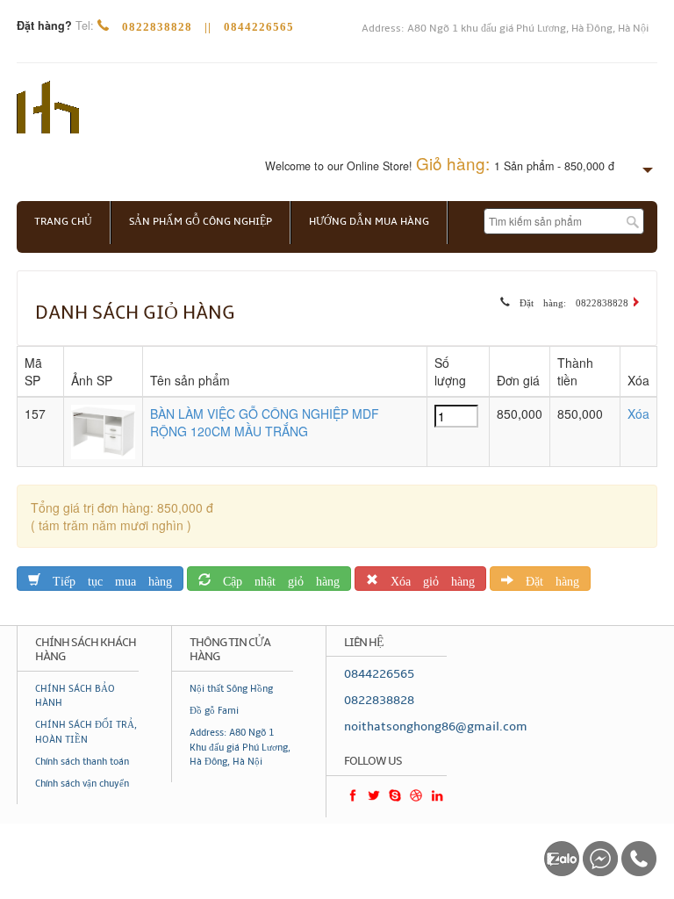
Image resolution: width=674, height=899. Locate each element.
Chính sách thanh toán (82, 761)
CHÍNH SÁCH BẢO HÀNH (75, 695)
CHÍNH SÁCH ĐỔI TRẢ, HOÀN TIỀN (86, 731)
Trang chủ (63, 221)
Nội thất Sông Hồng (231, 688)
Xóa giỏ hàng (426, 578)
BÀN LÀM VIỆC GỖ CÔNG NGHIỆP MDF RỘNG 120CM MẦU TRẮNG (264, 422)
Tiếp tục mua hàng (106, 578)
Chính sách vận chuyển (82, 783)
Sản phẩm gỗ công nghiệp (200, 221)
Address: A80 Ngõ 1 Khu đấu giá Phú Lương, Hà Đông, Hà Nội (240, 747)
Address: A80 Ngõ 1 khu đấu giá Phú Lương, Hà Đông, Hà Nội (505, 28)
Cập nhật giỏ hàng (275, 578)
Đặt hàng (546, 578)
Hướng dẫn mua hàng (369, 221)
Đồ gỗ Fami (214, 710)
